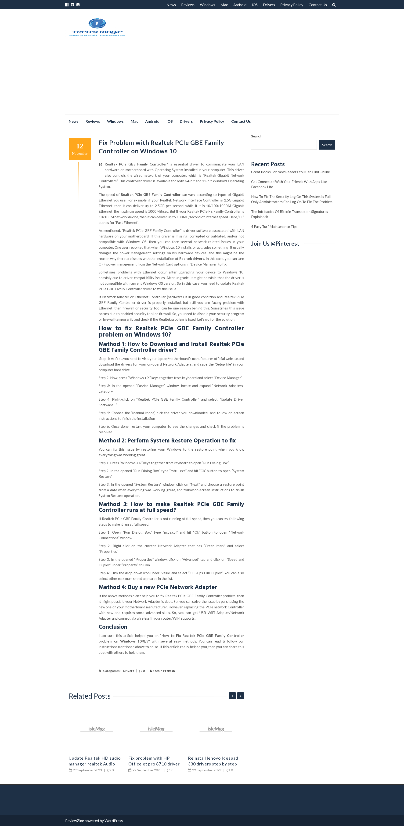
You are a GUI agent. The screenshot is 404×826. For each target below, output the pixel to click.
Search (256, 136)
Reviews (188, 4)
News (171, 4)
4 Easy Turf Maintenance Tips (274, 226)
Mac (224, 4)
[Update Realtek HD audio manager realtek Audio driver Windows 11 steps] (97, 729)
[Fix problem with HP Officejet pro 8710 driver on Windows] (156, 729)
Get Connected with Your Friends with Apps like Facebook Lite (289, 184)
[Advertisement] (202, 79)
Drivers (269, 4)
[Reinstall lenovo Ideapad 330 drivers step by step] (216, 729)
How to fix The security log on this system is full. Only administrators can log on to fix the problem (291, 199)
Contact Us (318, 4)
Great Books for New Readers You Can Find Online (290, 172)
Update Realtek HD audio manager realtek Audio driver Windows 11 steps (95, 763)
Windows (207, 4)
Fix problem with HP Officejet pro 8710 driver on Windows (154, 763)
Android (239, 4)
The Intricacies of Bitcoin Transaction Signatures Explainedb (289, 214)
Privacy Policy (291, 4)
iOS (255, 4)
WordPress (114, 820)
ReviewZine (74, 820)
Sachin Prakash (163, 671)
